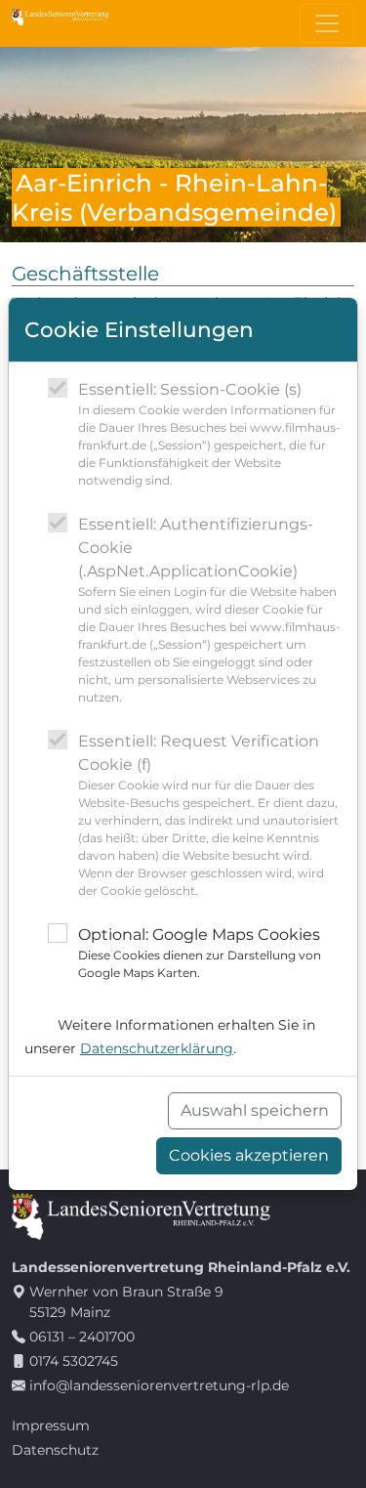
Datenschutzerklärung (156, 1048)
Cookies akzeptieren (249, 1155)
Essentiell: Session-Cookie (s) (209, 434)
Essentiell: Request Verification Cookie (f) (208, 815)
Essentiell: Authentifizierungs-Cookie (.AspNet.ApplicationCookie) (209, 609)
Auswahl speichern (255, 1110)
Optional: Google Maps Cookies (199, 952)
